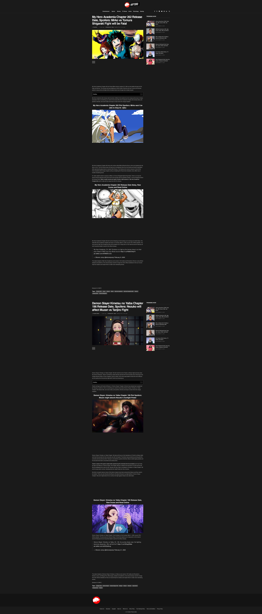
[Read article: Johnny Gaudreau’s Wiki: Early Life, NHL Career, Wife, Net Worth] (150, 23)
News (113, 27)
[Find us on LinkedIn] (166, 11)
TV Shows (124, 11)
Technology (136, 11)
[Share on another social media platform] (93, 62)
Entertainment (106, 11)
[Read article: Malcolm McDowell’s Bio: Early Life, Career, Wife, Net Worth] (150, 46)
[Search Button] (169, 11)
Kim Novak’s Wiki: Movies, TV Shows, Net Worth (162, 52)
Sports (113, 11)
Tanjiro (100, 587)
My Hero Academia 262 (128, 291)
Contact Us (102, 608)
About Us (119, 608)
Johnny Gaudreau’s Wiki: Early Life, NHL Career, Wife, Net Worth (162, 23)
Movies (119, 11)
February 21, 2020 (120, 550)
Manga (108, 291)
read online (135, 585)
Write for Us (125, 608)
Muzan (125, 585)
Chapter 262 (98, 291)
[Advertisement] (117, 74)
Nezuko (129, 585)
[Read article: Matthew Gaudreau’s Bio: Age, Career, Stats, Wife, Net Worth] (150, 31)
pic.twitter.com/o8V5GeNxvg (102, 546)
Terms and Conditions (151, 608)
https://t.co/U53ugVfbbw (124, 544)
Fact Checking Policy (140, 608)
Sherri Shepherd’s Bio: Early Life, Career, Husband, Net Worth (163, 60)
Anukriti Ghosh (96, 313)
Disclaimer (108, 608)
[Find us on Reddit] (159, 11)
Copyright (114, 608)
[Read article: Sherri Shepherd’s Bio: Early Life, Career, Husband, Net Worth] (150, 62)
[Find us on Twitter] (156, 11)
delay (104, 291)
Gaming (142, 11)
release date (95, 293)
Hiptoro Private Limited (132, 611)
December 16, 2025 (160, 25)
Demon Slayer (106, 585)
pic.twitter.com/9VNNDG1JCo (103, 253)
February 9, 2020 (119, 257)
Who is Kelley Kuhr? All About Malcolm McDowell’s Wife (162, 37)
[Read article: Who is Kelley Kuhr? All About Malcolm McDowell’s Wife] (150, 39)
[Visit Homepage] (131, 4)
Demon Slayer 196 (114, 585)
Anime (130, 11)
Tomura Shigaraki (103, 293)
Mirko (112, 291)
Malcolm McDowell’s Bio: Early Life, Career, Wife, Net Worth (162, 45)
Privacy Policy (160, 608)
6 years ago (102, 27)
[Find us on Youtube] (161, 11)
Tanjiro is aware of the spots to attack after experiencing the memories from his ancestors (113, 463)
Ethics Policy (132, 608)
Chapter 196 (98, 585)
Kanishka (95, 27)
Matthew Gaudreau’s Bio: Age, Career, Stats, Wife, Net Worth (162, 29)
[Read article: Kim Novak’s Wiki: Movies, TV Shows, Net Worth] (150, 54)
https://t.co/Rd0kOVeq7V (128, 251)
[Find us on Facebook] (154, 11)
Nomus (136, 291)
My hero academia (118, 291)
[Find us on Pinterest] (164, 11)
